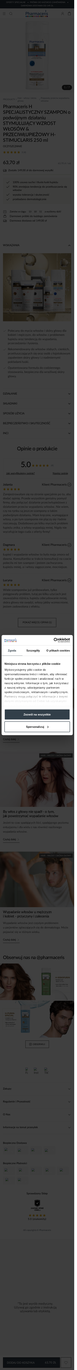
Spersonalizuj (35, 726)
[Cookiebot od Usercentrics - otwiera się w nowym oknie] (53, 640)
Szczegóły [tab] (33, 650)
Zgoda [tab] (12, 650)
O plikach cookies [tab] (58, 650)
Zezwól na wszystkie (37, 714)
